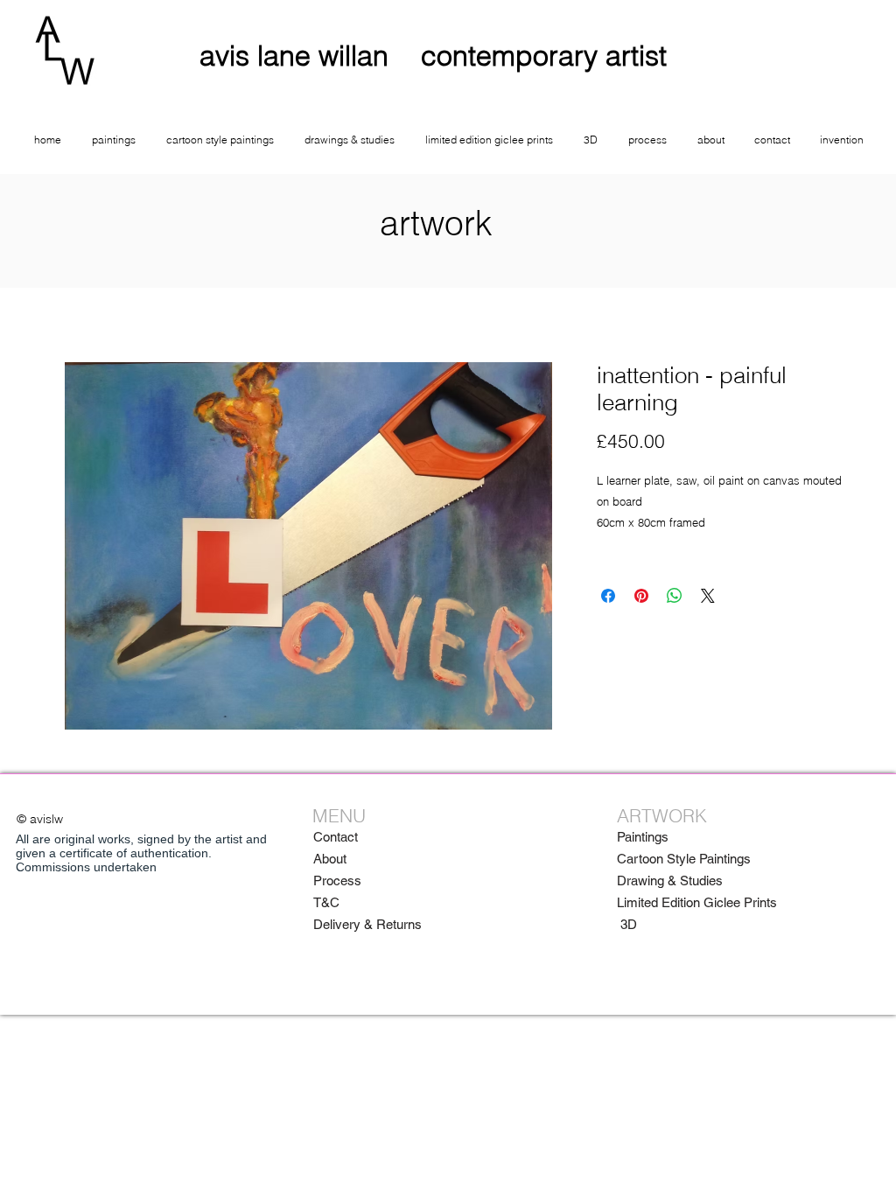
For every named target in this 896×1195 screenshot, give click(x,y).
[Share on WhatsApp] (674, 595)
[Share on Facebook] (608, 595)
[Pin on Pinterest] (641, 595)
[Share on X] (707, 595)
